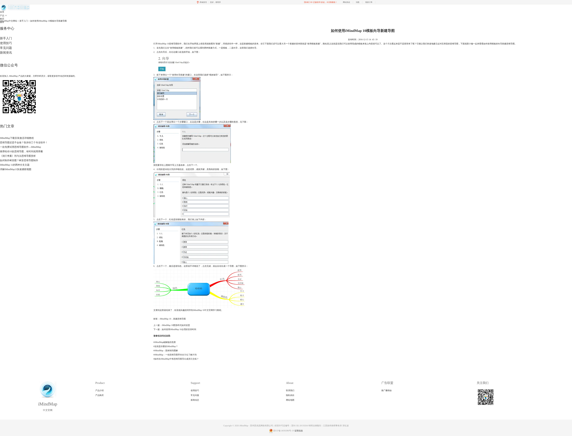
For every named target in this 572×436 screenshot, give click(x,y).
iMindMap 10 (163, 44)
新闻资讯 (6, 52)
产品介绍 (99, 390)
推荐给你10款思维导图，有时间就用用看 (21, 151)
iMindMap (243, 426)
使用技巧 (6, 43)
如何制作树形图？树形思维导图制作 (19, 160)
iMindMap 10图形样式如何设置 (176, 325)
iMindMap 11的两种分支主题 (14, 165)
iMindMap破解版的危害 (164, 342)
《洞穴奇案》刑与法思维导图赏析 (18, 156)
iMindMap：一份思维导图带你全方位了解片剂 (175, 355)
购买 (2, 19)
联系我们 (290, 390)
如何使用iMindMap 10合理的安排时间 (179, 329)
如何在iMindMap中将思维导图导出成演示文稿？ (176, 359)
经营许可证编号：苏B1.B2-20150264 (291, 426)
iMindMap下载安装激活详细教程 (17, 138)
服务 (2, 22)
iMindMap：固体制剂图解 (165, 350)
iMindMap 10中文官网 (203, 310)
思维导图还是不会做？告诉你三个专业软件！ (24, 142)
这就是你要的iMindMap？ (165, 346)
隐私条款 (290, 395)
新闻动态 (195, 400)
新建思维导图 (179, 319)
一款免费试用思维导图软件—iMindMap (20, 147)
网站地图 (290, 400)
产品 (3, 15)
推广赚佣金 (386, 390)
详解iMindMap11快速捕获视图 (15, 169)
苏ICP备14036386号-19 (283, 431)
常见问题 (6, 47)
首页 (2, 12)
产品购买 (99, 395)
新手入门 (6, 38)
